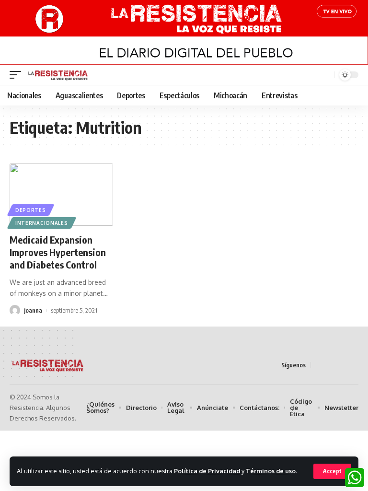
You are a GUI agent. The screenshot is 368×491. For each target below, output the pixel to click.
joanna (33, 310)
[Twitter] (330, 364)
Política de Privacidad (207, 471)
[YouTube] (341, 364)
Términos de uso (271, 471)
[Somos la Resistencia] (58, 75)
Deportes (30, 210)
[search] (326, 75)
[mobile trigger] (18, 75)
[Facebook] (318, 364)
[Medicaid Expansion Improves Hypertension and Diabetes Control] (61, 195)
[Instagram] (353, 364)
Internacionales (41, 223)
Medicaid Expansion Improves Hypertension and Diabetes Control (58, 252)
